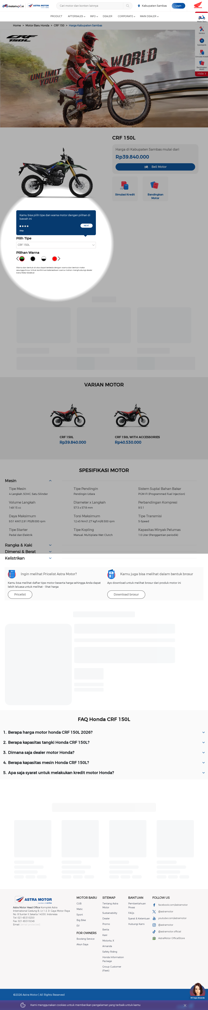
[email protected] (30, 924)
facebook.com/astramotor (173, 904)
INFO (93, 16)
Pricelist (20, 594)
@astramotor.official (169, 931)
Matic (80, 909)
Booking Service (85, 939)
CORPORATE (125, 16)
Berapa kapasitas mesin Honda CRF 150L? (46, 762)
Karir (104, 935)
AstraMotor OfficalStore (171, 938)
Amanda (107, 946)
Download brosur (126, 594)
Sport (80, 914)
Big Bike (81, 920)
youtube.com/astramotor (172, 918)
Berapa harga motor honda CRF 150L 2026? (48, 732)
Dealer (106, 918)
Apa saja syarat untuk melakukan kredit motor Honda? (58, 772)
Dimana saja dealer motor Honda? (38, 752)
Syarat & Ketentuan (139, 918)
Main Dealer (148, 16)
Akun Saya (82, 944)
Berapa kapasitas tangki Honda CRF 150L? (46, 742)
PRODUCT (56, 16)
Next (86, 225)
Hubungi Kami (136, 924)
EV (78, 925)
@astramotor (165, 911)
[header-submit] (127, 6)
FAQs (131, 913)
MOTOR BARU (87, 898)
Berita (105, 929)
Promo (106, 924)
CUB (79, 903)
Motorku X (108, 940)
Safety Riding (109, 951)
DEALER (107, 16)
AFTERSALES (75, 16)
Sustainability (109, 913)
